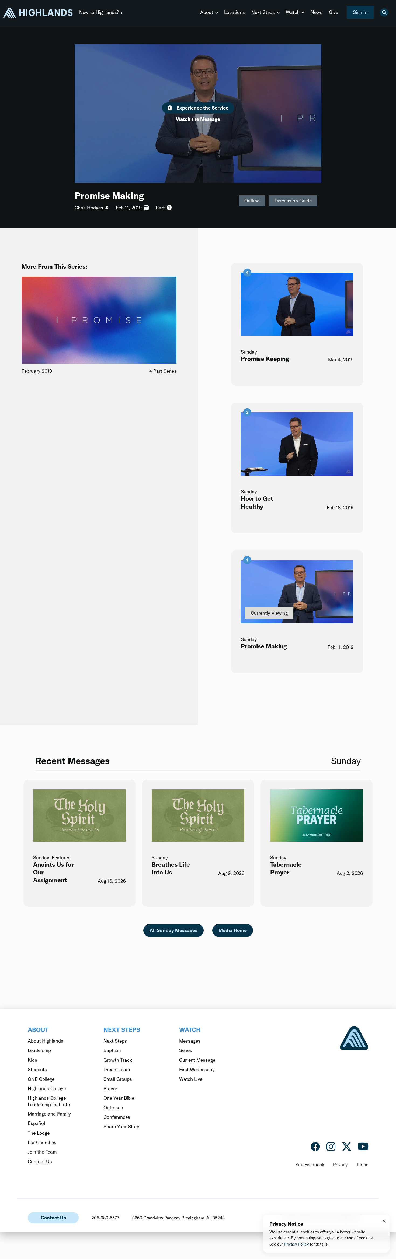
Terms (362, 1164)
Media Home (232, 930)
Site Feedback (310, 1164)
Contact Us (53, 1218)
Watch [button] (293, 12)
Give (333, 12)
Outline (251, 201)
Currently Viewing (269, 613)
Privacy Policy (296, 1244)
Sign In (360, 12)
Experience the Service (202, 108)
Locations (234, 12)
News (316, 12)
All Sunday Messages (173, 930)
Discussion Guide (293, 201)
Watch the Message (198, 119)
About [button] (206, 12)
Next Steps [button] (263, 12)
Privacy (340, 1164)
